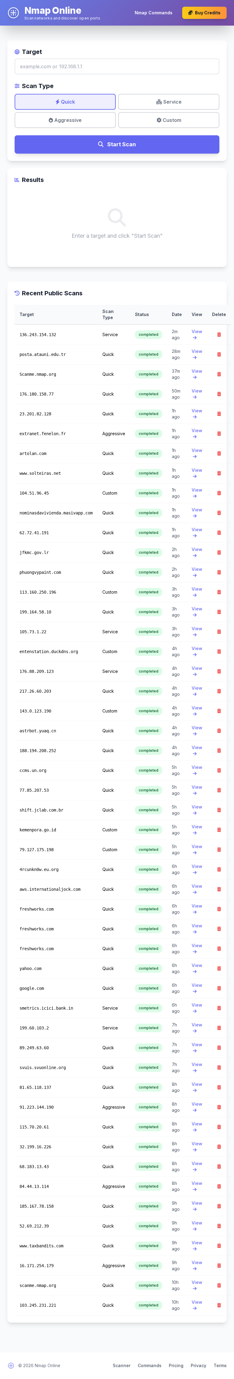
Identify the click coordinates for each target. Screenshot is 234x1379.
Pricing (176, 1365)
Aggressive (67, 120)
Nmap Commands (153, 12)
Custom (171, 120)
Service (172, 102)
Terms (220, 1365)
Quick (67, 102)
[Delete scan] (219, 335)
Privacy (198, 1365)
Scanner (121, 1365)
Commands (149, 1365)
